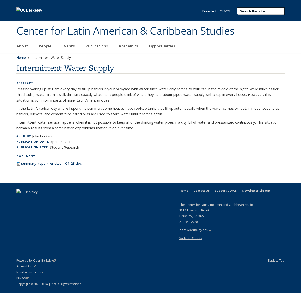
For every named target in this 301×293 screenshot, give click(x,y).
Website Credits (190, 238)
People (45, 46)
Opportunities (162, 46)
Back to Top (276, 260)
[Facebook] (21, 200)
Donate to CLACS (216, 11)
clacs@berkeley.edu (195, 230)
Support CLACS (226, 190)
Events (69, 46)
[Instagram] (48, 200)
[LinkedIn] (30, 200)
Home (21, 57)
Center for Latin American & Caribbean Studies (125, 31)
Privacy (22, 278)
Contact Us (202, 190)
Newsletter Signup (256, 190)
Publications (97, 46)
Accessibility (26, 266)
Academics (129, 46)
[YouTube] (39, 200)
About (22, 46)
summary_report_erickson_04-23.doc (51, 163)
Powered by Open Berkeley (36, 260)
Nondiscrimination (30, 272)
